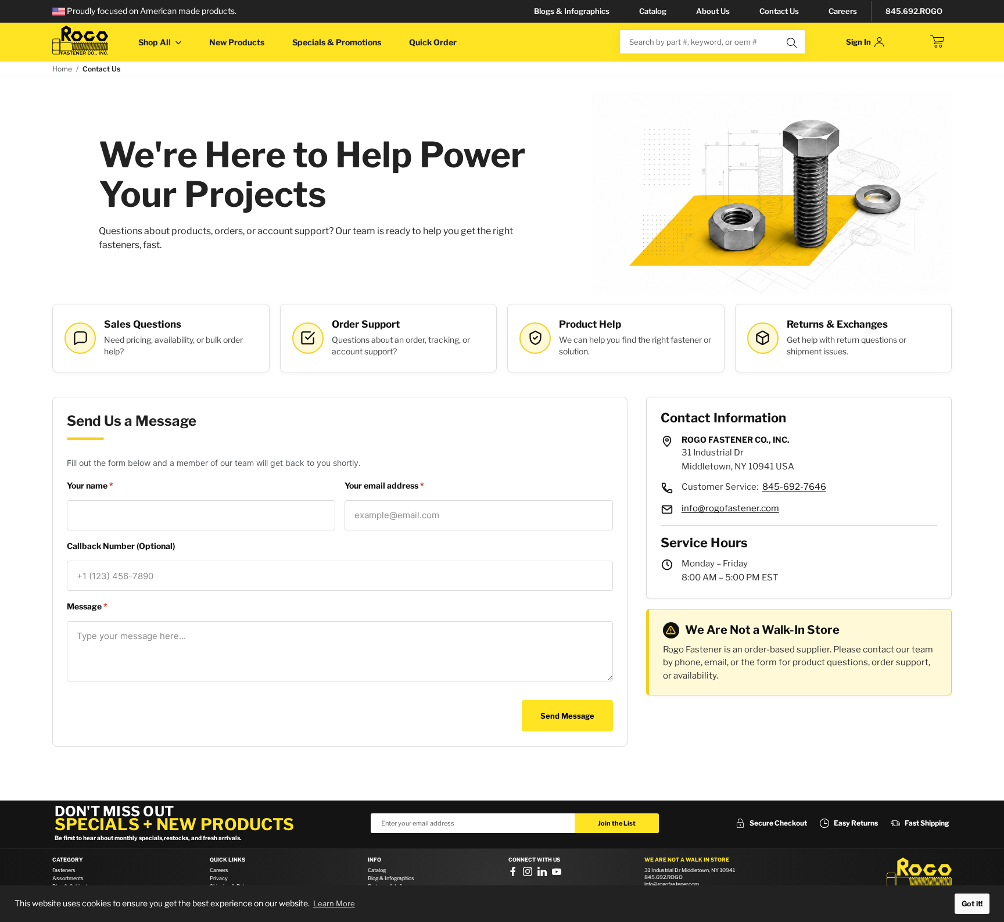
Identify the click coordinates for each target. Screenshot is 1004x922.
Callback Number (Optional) (121, 546)
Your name (88, 485)
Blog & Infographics (391, 878)
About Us (713, 11)
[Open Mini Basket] (937, 41)
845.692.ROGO (913, 11)
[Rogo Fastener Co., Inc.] (80, 40)
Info (374, 860)
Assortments (68, 878)
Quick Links (227, 860)
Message (85, 606)
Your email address (382, 485)
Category (67, 860)
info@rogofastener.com (730, 508)
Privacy (219, 878)
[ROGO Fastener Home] (919, 875)
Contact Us (779, 11)
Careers (843, 11)
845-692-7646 (794, 487)
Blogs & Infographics (571, 11)
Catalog (652, 11)
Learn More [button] (334, 903)
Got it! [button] (972, 903)
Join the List (617, 823)
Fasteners (64, 870)
